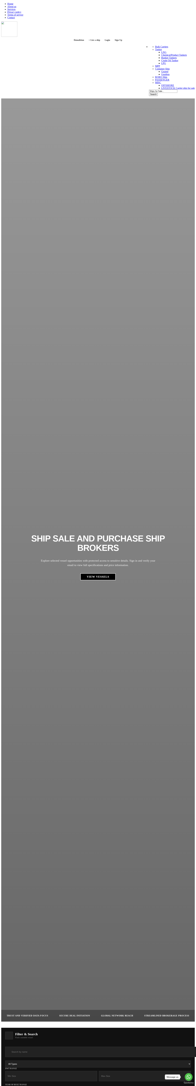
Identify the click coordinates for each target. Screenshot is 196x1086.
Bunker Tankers (169, 57)
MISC (158, 82)
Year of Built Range (16, 1085)
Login (107, 40)
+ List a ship (94, 40)
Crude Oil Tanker (169, 60)
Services (11, 9)
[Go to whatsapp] (188, 1077)
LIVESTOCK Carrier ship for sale (178, 88)
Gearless (165, 74)
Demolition (79, 40)
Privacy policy (14, 12)
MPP (157, 66)
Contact (11, 17)
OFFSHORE (167, 85)
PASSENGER (162, 80)
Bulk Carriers (161, 46)
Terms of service (15, 14)
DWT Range (11, 1068)
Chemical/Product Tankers (174, 55)
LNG (163, 52)
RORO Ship (161, 77)
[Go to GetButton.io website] (189, 1083)
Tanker (158, 49)
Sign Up (118, 40)
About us (11, 6)
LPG (163, 63)
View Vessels (98, 576)
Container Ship (162, 68)
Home (10, 3)
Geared (164, 71)
